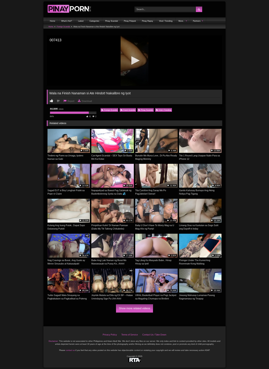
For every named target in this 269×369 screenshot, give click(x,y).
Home (52, 21)
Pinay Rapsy (147, 21)
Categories (94, 21)
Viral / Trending (165, 21)
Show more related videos (134, 308)
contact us (70, 350)
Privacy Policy (110, 334)
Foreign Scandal (63, 27)
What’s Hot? (66, 21)
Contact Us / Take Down (154, 334)
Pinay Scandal (111, 21)
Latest (81, 21)
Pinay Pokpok (130, 21)
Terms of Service (129, 334)
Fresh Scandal (129, 110)
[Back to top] (260, 360)
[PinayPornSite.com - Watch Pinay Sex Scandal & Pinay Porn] (69, 9)
